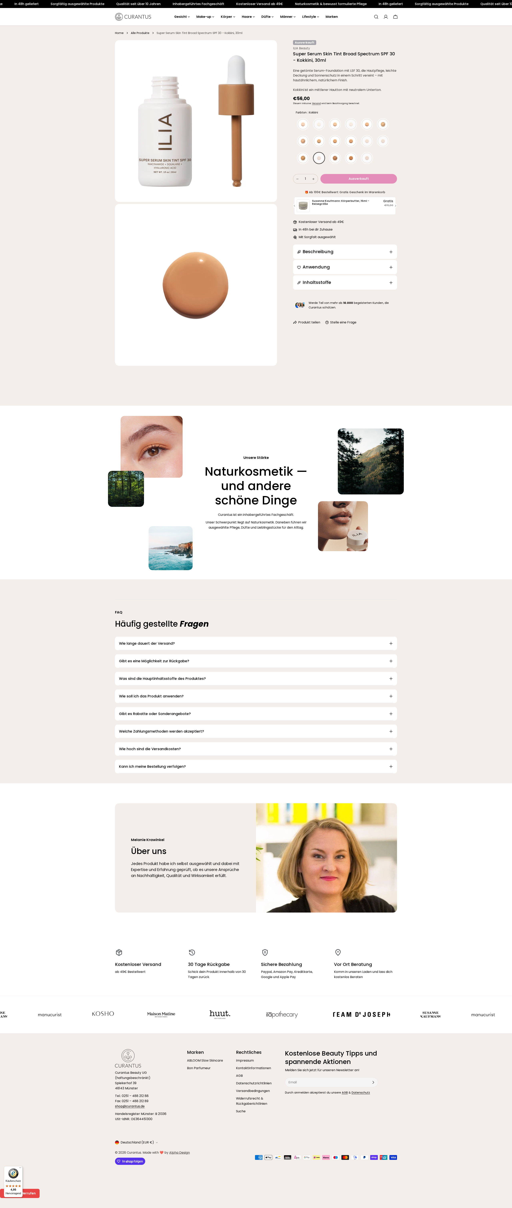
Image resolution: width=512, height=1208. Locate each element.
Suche (241, 1111)
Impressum (245, 1060)
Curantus (134, 1152)
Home (119, 33)
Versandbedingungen (253, 1091)
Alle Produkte (140, 33)
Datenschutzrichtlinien (254, 1083)
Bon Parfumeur (199, 1068)
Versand (316, 103)
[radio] (303, 124)
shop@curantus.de (130, 1106)
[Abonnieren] (373, 1082)
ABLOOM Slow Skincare (205, 1060)
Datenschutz (361, 1093)
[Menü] (20, 1168)
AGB (239, 1075)
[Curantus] (13, 1015)
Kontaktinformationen (253, 1068)
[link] (72, 4)
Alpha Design (179, 1152)
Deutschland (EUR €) (137, 1142)
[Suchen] (376, 17)
